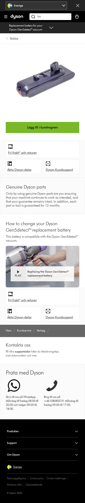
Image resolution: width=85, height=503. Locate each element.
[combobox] (36, 6)
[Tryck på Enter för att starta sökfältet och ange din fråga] (50, 16)
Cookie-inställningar (56, 478)
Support (12, 443)
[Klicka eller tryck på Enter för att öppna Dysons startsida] (16, 18)
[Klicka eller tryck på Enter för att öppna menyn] (5, 16)
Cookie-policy (36, 478)
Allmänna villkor (15, 484)
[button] (42, 273)
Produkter (13, 431)
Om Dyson (13, 454)
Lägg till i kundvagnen (42, 127)
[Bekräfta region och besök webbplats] (77, 5)
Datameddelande (34, 484)
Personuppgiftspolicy (16, 478)
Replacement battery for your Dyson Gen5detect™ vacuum (25, 27)
